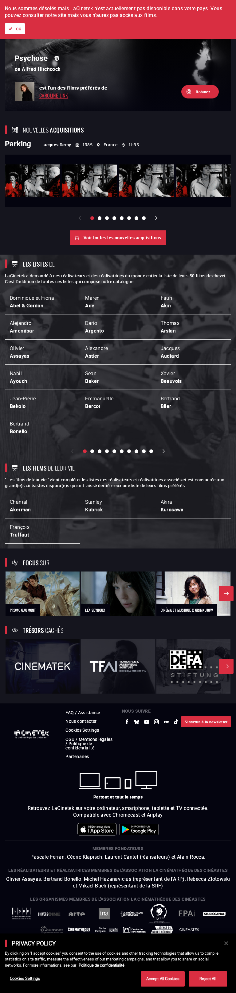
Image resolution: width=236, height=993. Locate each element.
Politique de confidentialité (101, 965)
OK (18, 28)
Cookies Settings (25, 978)
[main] (118, 963)
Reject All (207, 978)
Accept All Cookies (162, 978)
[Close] (226, 943)
